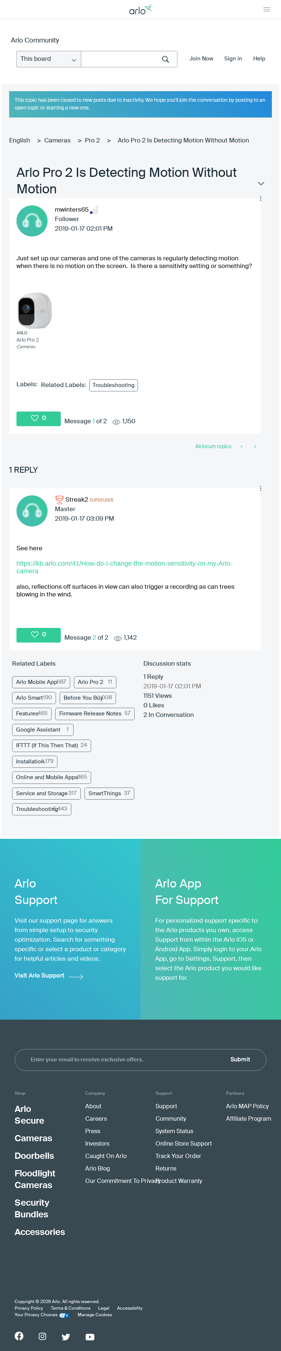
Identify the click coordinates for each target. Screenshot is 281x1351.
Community (171, 1119)
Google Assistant (38, 730)
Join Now (201, 59)
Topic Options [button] (260, 185)
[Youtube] (90, 1337)
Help (259, 59)
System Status (174, 1132)
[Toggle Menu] (266, 9)
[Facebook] (19, 1336)
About (93, 1107)
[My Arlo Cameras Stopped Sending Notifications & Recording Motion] (242, 447)
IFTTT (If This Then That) (47, 745)
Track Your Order (178, 1157)
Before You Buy (83, 698)
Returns (166, 1169)
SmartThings (105, 793)
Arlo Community (35, 40)
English (19, 141)
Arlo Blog (97, 1169)
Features (27, 714)
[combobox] (129, 59)
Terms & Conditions (70, 1308)
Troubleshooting (114, 385)
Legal (103, 1308)
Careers (96, 1119)
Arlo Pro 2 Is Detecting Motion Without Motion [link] (183, 141)
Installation (30, 761)
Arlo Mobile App (36, 682)
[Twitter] (65, 1337)
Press (92, 1132)
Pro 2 (92, 141)
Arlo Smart (29, 698)
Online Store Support (184, 1144)
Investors (97, 1144)
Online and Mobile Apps (47, 777)
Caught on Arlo (106, 1157)
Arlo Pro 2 (90, 682)
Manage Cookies (95, 1315)
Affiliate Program (248, 1119)
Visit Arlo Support (39, 976)
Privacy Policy (29, 1308)
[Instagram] (42, 1336)
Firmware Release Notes (90, 714)
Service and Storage (42, 793)
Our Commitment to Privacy (122, 1181)
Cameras (57, 141)
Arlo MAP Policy (247, 1107)
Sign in (233, 59)
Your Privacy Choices (36, 1315)
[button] (260, 198)
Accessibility (130, 1308)
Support (166, 1107)
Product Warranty (179, 1181)
